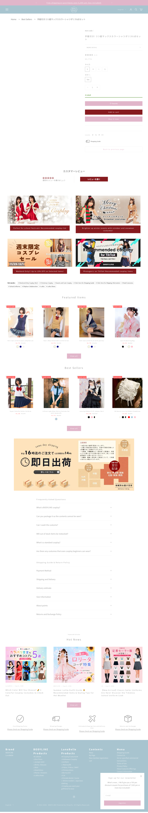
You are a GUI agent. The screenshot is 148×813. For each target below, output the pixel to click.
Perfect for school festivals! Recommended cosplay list (39, 228)
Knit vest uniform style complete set (20, 340)
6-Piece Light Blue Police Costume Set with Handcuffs (56, 412)
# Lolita (42, 286)
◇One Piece (37, 759)
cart (90, 761)
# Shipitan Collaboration (30, 286)
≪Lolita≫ (37, 756)
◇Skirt (35, 767)
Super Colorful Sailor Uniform (20, 411)
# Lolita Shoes (50, 286)
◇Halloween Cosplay (69, 759)
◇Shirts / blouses (39, 764)
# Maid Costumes (127, 283)
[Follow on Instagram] (74, 797)
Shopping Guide (123, 752)
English (121, 9)
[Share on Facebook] (93, 135)
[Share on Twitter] (96, 135)
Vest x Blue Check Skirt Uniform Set (56, 340)
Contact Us (121, 755)
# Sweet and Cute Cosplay (63, 283)
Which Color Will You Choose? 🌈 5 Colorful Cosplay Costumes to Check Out (25, 692)
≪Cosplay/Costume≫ (69, 756)
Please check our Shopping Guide (20, 729)
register (122, 803)
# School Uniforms (14, 286)
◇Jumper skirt (38, 762)
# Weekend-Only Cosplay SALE (28, 283)
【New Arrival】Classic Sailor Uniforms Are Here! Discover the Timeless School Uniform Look (121, 693)
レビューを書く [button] (94, 179)
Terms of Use (122, 763)
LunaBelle (9, 686)
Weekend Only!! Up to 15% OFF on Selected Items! (40, 271)
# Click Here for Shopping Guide (84, 283)
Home (13, 19)
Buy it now (114, 119)
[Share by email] (102, 135)
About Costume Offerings (126, 769)
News (91, 752)
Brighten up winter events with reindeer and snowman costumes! (108, 229)
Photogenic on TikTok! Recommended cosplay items (108, 271)
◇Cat (63, 775)
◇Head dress (38, 770)
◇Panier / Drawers (40, 772)
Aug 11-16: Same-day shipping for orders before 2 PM (74, 3)
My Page (92, 755)
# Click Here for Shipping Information (108, 283)
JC (102, 686)
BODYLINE (57, 686)
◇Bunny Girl (66, 772)
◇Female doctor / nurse (70, 778)
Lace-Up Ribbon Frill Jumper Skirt (92, 411)
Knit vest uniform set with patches (92, 340)
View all (74, 356)
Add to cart (113, 112)
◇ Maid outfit (66, 764)
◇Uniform (65, 762)
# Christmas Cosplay (46, 283)
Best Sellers (27, 19)
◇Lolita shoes (38, 775)
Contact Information (124, 771)
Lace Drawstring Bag (127, 340)
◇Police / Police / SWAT (70, 767)
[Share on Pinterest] (99, 135)
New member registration (98, 758)
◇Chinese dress (67, 770)
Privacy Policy (122, 766)
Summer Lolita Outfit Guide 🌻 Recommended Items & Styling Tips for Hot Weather (74, 693)
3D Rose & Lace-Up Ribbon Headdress (127, 411)
